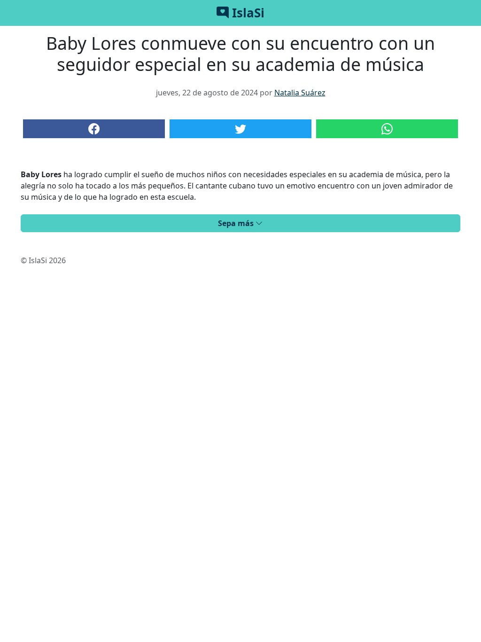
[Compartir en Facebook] (94, 128)
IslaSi (246, 12)
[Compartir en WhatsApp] (387, 128)
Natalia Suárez (300, 92)
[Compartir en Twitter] (240, 128)
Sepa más (237, 223)
